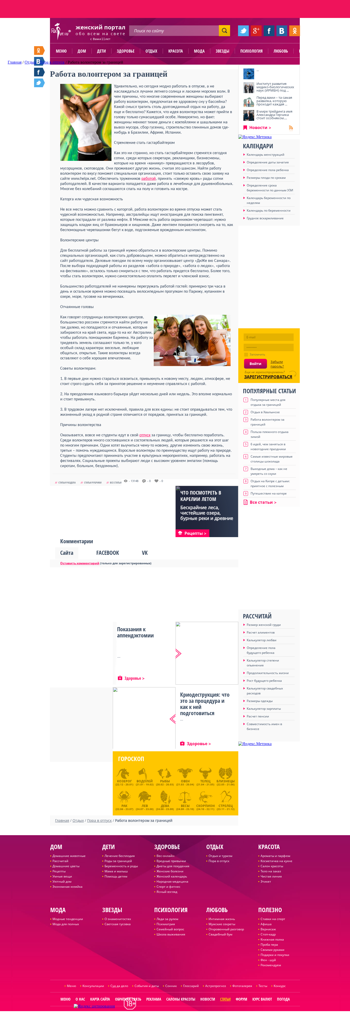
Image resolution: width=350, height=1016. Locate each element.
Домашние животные (69, 856)
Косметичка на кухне (276, 861)
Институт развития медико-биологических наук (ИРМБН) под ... (275, 87)
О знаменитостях (118, 919)
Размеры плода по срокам (266, 177)
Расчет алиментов (261, 632)
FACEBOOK (107, 552)
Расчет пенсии (258, 716)
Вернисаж (268, 929)
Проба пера (269, 944)
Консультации (93, 986)
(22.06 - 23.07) (124, 807)
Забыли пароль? (277, 364)
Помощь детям (116, 876)
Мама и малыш (116, 871)
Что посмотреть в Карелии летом (200, 495)
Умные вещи (62, 876)
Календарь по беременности (269, 210)
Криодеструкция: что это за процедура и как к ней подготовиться (205, 704)
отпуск (144, 435)
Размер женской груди (264, 625)
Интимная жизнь (222, 919)
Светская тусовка (118, 924)
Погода (283, 999)
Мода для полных (66, 924)
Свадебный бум (220, 934)
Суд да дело (119, 986)
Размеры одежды (260, 701)
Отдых (151, 51)
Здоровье (126, 51)
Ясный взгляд (167, 892)
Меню (61, 51)
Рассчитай (60, 861)
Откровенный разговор (226, 929)
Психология (251, 51)
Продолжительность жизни (268, 673)
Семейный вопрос (170, 929)
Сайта (66, 552)
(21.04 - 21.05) (205, 782)
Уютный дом (62, 881)
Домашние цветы (66, 866)
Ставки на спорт (273, 919)
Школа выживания (171, 934)
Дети (101, 51)
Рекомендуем (271, 965)
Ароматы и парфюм (275, 856)
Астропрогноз (215, 986)
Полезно (307, 51)
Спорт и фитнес (168, 886)
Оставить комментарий (79, 563)
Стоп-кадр (268, 934)
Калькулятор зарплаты (264, 708)
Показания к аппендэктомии (135, 632)
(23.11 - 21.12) (225, 807)
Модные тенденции (68, 919)
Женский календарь (172, 876)
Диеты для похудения (173, 866)
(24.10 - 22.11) (205, 807)
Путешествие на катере (269, 493)
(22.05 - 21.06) (226, 782)
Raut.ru (158, 1014)
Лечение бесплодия (120, 856)
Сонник (171, 986)
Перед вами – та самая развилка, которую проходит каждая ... (274, 100)
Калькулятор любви (261, 640)
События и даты (147, 986)
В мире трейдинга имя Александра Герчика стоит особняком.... (274, 114)
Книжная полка (272, 939)
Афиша (266, 924)
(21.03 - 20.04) (185, 782)
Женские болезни (170, 871)
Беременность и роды (121, 866)
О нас (80, 999)
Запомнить (257, 354)
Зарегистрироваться (268, 377)
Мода (199, 51)
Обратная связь (128, 999)
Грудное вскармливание (265, 218)
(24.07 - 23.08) (144, 807)
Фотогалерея (242, 986)
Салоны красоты (180, 999)
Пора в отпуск (219, 861)
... (257, 69)
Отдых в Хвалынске (265, 412)
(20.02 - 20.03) (165, 782)
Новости (258, 127)
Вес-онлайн (165, 856)
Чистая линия (271, 876)
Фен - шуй (268, 960)
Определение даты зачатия (268, 162)
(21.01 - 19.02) (144, 782)
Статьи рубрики (92, 482)
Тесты (263, 986)
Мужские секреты (222, 924)
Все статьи (115, 482)
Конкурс (280, 986)
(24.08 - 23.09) (165, 807)
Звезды (222, 51)
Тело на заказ (271, 871)
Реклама (153, 999)
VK (145, 552)
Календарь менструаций (265, 154)
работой (148, 179)
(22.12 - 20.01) (124, 782)
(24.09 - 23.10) (185, 807)
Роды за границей (118, 861)
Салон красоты (272, 866)
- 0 (149, 481)
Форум (241, 999)
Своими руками (272, 950)
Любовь (281, 51)
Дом (82, 51)
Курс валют (262, 999)
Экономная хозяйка (68, 886)
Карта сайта (100, 999)
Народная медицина (172, 881)
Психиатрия (166, 924)
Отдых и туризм (220, 856)
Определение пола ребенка (268, 170)
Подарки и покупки (275, 955)
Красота (175, 51)
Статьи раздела (67, 482)
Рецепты (59, 871)
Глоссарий (191, 986)
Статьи (225, 999)
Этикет (266, 881)
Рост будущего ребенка (264, 680)
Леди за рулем (167, 919)
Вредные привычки (171, 861)
